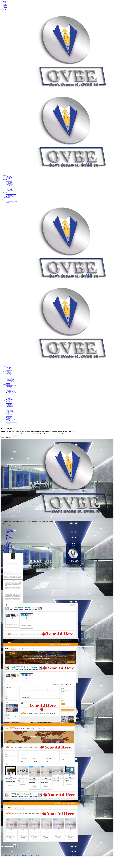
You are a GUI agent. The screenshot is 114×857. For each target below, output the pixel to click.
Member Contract (9, 533)
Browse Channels (9, 184)
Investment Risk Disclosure (49, 855)
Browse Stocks (9, 195)
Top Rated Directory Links (11, 201)
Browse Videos (9, 182)
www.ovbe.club (6, 527)
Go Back (2, 437)
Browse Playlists (9, 185)
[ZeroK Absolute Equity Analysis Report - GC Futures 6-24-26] (13, 602)
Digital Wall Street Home (11, 194)
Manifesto (8, 539)
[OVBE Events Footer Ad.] (40, 642)
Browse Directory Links (11, 200)
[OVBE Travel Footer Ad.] (39, 722)
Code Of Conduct (9, 532)
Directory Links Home (10, 198)
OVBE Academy (9, 546)
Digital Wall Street (9, 548)
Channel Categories (10, 188)
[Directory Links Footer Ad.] (40, 801)
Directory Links (9, 544)
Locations (8, 191)
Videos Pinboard (9, 189)
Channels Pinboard (10, 190)
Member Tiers (9, 530)
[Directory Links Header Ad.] (40, 841)
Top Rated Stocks (9, 196)
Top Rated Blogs (9, 178)
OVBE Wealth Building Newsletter (13, 545)
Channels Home (9, 183)
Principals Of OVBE (10, 538)
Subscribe (15, 846)
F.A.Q (7, 535)
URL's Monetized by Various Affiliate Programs (32, 855)
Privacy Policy (9, 537)
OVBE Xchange (9, 543)
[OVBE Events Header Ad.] (40, 682)
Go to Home (8, 437)
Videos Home (9, 181)
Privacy (10, 855)
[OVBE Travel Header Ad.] (39, 761)
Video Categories (9, 186)
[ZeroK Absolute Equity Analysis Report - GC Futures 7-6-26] (13, 578)
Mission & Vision (9, 531)
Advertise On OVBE (10, 541)
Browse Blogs (9, 177)
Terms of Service (17, 855)
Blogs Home (8, 176)
